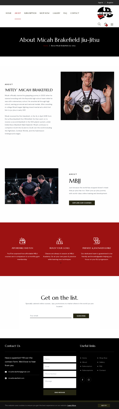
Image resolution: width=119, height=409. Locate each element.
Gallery (102, 362)
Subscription (87, 366)
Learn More (71, 405)
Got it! (104, 405)
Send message (60, 392)
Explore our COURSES (82, 203)
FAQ (100, 366)
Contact (102, 370)
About (84, 362)
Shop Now (103, 358)
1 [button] (58, 263)
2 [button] (60, 263)
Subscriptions (87, 370)
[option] (22, 249)
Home (45, 46)
